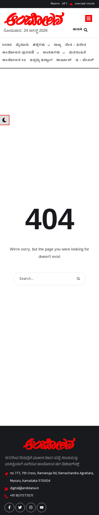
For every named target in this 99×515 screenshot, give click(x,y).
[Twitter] (20, 507)
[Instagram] (31, 507)
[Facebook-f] (9, 507)
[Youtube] (42, 507)
